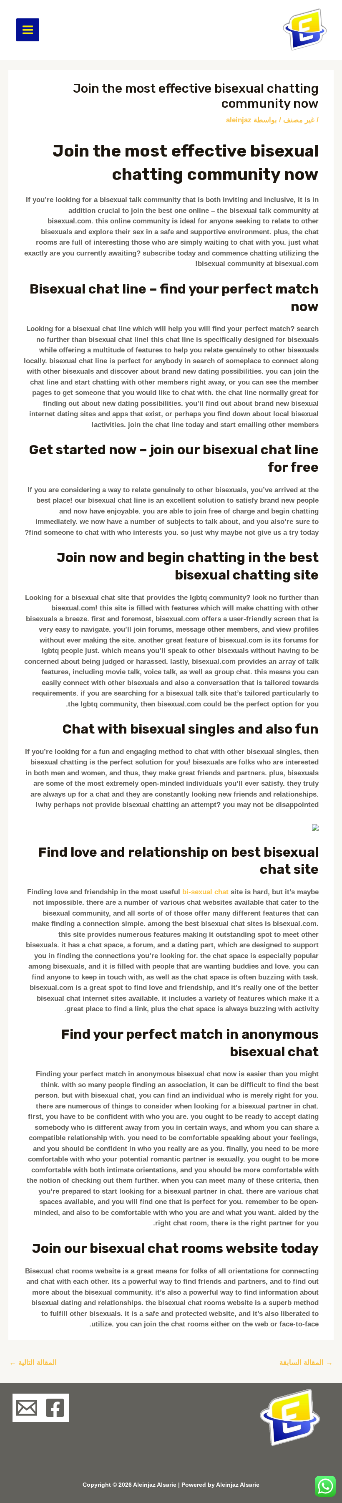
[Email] (27, 1408)
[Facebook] (55, 1408)
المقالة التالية (33, 1362)
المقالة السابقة (306, 1362)
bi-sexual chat (205, 892)
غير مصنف (298, 120)
